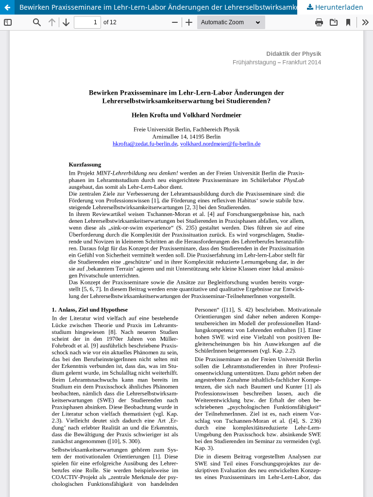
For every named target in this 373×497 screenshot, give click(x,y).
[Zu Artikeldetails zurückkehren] (7, 7)
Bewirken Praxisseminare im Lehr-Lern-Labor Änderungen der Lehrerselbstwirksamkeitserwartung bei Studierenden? (196, 7)
